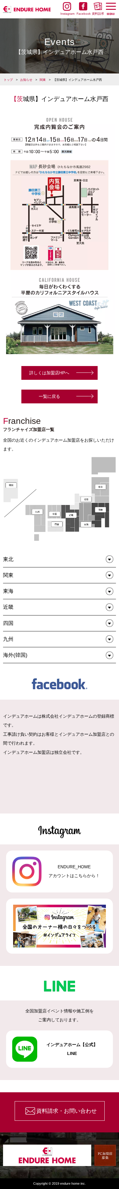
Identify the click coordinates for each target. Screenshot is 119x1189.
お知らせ (26, 79)
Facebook (83, 13)
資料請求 (98, 13)
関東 (43, 79)
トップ (8, 79)
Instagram (67, 13)
